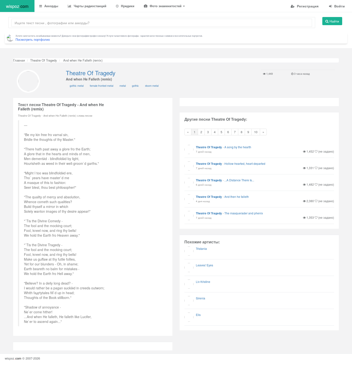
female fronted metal (101, 85)
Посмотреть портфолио (33, 39)
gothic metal (77, 85)
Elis (198, 315)
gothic (135, 85)
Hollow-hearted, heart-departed (244, 163)
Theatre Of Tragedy (43, 60)
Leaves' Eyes (204, 265)
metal (122, 85)
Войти (339, 6)
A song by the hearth (237, 147)
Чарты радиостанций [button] (89, 6)
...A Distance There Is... (239, 180)
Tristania (201, 248)
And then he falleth (236, 196)
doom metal (152, 85)
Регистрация (307, 6)
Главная (19, 60)
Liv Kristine (203, 282)
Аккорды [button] (50, 6)
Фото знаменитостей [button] (165, 6)
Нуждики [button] (127, 6)
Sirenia (200, 298)
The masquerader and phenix (243, 213)
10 (255, 132)
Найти (334, 21)
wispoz (17, 6)
